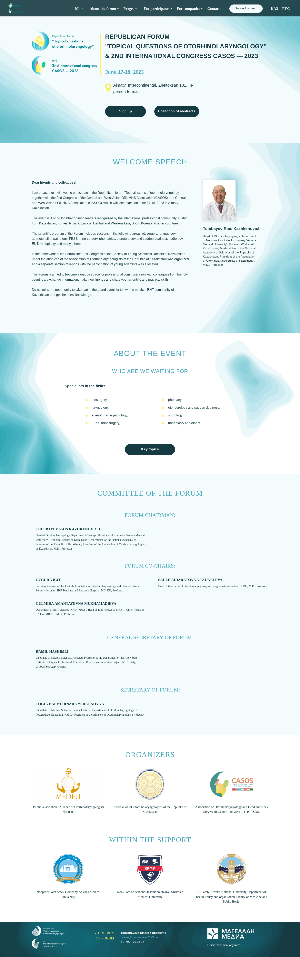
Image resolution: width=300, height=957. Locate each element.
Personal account (246, 8)
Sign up (125, 111)
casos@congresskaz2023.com (140, 937)
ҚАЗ (274, 9)
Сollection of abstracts (177, 111)
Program (130, 9)
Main (79, 9)
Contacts (214, 9)
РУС (286, 9)
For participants (156, 9)
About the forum (103, 9)
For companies (188, 9)
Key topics (150, 449)
